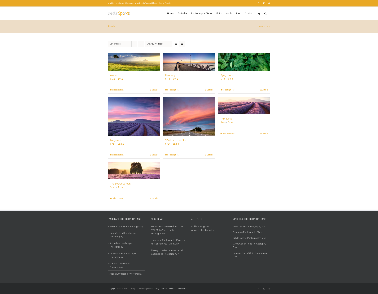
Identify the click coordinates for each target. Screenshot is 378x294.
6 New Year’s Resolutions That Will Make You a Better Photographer (167, 230)
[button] (265, 13)
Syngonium (226, 75)
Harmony (170, 75)
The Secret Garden (120, 183)
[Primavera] (244, 105)
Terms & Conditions (169, 289)
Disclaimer (183, 289)
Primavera (226, 118)
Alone (113, 75)
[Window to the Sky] (189, 116)
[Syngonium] (244, 62)
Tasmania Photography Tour (247, 232)
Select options (118, 90)
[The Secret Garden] (134, 170)
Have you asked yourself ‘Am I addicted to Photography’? (167, 252)
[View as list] (182, 44)
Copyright (112, 289)
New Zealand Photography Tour (249, 226)
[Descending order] (141, 44)
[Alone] (134, 62)
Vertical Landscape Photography (127, 226)
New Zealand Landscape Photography (123, 235)
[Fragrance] (134, 116)
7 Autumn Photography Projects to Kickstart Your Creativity (168, 242)
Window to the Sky (175, 140)
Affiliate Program (200, 226)
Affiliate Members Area (203, 230)
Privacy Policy (153, 289)
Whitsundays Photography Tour (249, 238)
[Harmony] (189, 62)
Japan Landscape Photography (126, 273)
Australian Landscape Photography (121, 245)
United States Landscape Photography (123, 255)
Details (155, 90)
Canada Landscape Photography (119, 265)
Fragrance (115, 140)
